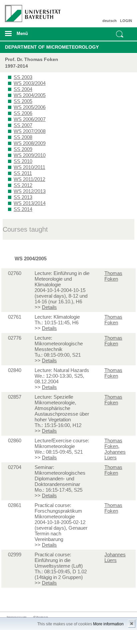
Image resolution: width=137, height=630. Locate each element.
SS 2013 (23, 197)
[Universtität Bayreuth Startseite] (31, 11)
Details (49, 307)
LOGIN (126, 21)
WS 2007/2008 (30, 131)
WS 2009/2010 (30, 155)
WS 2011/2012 (29, 179)
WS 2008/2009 (30, 143)
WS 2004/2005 (30, 95)
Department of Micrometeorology (52, 47)
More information (108, 624)
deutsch (109, 21)
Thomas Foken (113, 276)
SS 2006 (23, 113)
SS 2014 (23, 209)
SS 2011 (23, 173)
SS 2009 (23, 149)
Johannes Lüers (115, 454)
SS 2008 (23, 137)
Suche (119, 34)
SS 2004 (23, 89)
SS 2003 (23, 77)
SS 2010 (23, 161)
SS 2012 (23, 185)
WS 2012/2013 (30, 191)
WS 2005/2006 (30, 107)
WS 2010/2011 (29, 167)
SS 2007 (23, 125)
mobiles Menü (30, 36)
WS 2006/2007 (30, 119)
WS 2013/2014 (30, 203)
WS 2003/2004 (30, 83)
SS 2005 (23, 101)
